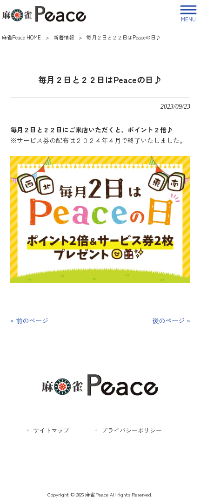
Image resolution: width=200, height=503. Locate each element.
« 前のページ (29, 320)
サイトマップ (51, 430)
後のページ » (171, 320)
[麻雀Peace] (44, 12)
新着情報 (63, 37)
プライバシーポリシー (131, 430)
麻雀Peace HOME (21, 37)
